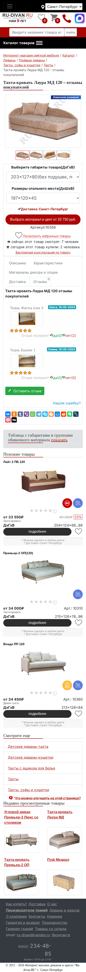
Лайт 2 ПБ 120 (14, 462)
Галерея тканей (19, 929)
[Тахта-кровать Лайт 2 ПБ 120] (43, 481)
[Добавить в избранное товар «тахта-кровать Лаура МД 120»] (19, 235)
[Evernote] (69, 414)
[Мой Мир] (57, 414)
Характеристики (48, 263)
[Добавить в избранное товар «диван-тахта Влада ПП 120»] (79, 714)
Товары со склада (50, 929)
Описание (17, 263)
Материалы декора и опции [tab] (33, 272)
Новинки (54, 916)
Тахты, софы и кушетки (28, 790)
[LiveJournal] (76, 414)
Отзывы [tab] (41, 281)
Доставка (17, 281)
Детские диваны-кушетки (30, 757)
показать (59, 440)
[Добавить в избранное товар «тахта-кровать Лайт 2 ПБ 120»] (79, 531)
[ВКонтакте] (8, 414)
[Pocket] (8, 420)
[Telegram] (38, 414)
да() (57, 335)
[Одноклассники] (14, 414)
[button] (23, 43)
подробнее (37, 531)
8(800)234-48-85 (67, 18)
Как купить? (16, 904)
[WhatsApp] (32, 414)
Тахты (13, 779)
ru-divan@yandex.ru (33, 935)
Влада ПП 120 (13, 644)
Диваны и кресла (64, 910)
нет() (70, 335)
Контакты (37, 916)
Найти (70, 32)
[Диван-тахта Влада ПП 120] (43, 663)
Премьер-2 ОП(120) (18, 553)
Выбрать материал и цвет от (43, 219)
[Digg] (14, 420)
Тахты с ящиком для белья (31, 768)
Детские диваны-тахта (28, 746)
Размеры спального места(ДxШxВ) (43, 188)
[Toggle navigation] (10, 6)
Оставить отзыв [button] (26, 391)
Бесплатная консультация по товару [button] (43, 252)
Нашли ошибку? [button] (67, 403)
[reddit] (63, 414)
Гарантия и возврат (23, 922)
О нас (52, 904)
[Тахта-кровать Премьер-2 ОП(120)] (43, 572)
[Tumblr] (20, 414)
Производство (54, 922)
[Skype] (45, 414)
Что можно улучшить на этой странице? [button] (47, 798)
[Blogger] (51, 414)
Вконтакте (61, 935)
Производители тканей (27, 910)
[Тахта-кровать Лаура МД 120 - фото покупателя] (27, 318)
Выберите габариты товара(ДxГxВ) (43, 167)
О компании (16, 916)
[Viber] (26, 414)
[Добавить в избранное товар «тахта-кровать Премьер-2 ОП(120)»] (79, 623)
